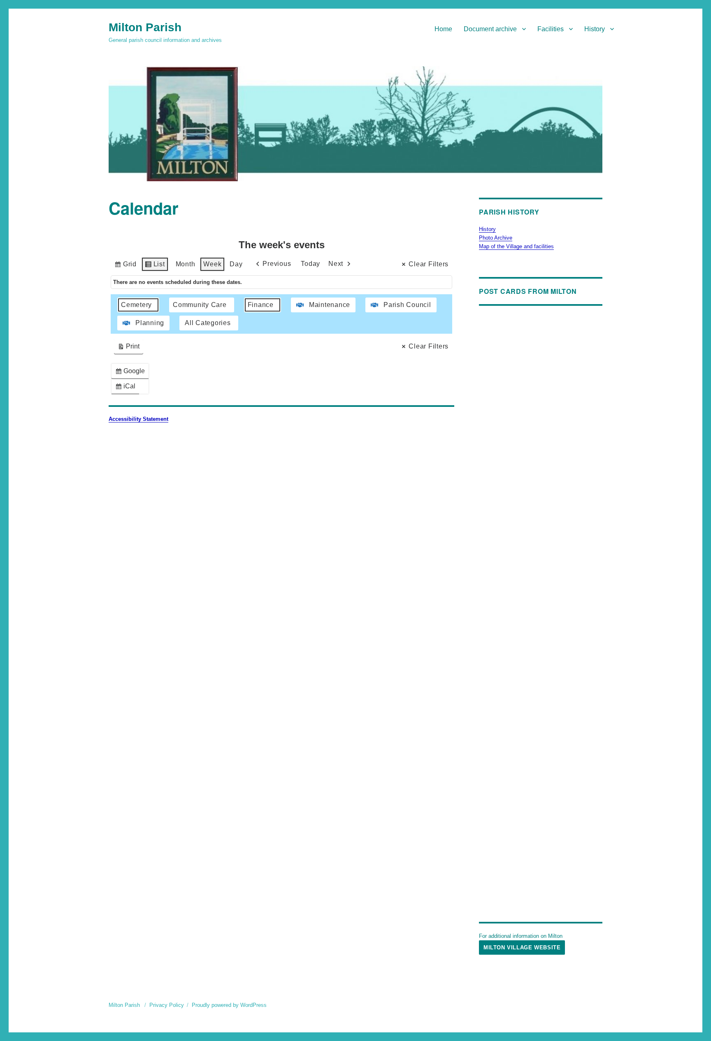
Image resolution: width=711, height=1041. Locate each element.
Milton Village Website (521, 947)
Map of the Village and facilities (516, 246)
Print (128, 348)
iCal (127, 388)
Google (132, 373)
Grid (125, 266)
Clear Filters (428, 264)
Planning (149, 322)
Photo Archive (495, 238)
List (154, 266)
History (594, 28)
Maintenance (329, 304)
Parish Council (407, 304)
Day (236, 264)
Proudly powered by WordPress (229, 1005)
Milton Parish (145, 27)
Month (185, 264)
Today (310, 263)
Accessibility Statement (138, 419)
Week (212, 264)
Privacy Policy (166, 1005)
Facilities (550, 28)
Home (443, 28)
